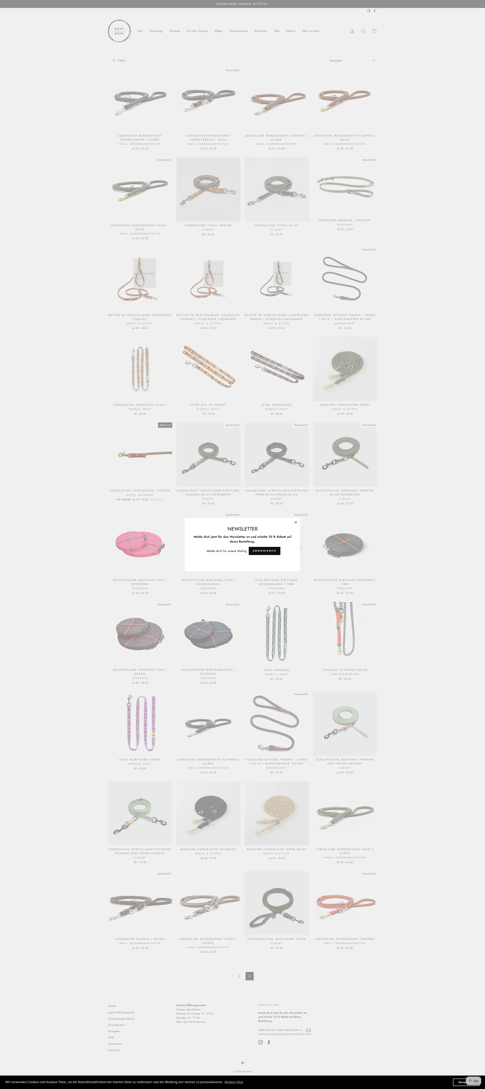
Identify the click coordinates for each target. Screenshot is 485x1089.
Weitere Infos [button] (234, 1082)
